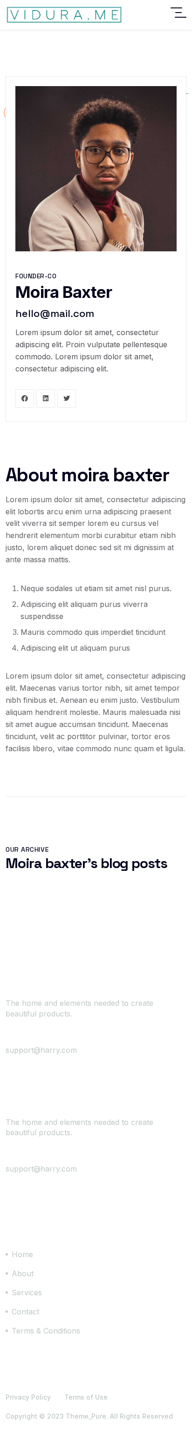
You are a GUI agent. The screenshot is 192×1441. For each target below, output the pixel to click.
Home (22, 1254)
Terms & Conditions (46, 1330)
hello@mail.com (54, 313)
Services (27, 1292)
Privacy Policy (28, 1397)
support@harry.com (41, 1050)
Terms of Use (86, 1397)
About (23, 1273)
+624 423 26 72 (49, 1037)
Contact (25, 1311)
